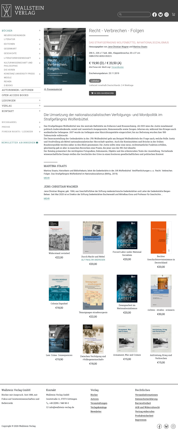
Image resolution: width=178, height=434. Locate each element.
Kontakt (8, 111)
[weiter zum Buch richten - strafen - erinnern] (161, 291)
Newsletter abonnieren (18, 142)
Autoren (95, 399)
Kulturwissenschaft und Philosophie (18, 64)
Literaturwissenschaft (17, 58)
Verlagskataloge (99, 407)
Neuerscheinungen (14, 35)
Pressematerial (54, 89)
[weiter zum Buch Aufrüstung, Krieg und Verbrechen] (161, 338)
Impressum (140, 419)
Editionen (9, 43)
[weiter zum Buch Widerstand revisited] (59, 236)
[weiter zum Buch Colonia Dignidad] (59, 288)
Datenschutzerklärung (146, 399)
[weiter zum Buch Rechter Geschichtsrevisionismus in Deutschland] (161, 237)
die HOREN (9, 69)
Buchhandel (9, 122)
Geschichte (10, 53)
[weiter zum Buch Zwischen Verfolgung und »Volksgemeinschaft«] (93, 339)
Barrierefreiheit (143, 403)
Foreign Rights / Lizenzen (17, 131)
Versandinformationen (146, 394)
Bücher (7, 30)
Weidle (8, 77)
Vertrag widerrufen (144, 411)
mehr (47, 177)
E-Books (8, 85)
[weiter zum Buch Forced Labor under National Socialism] (127, 235)
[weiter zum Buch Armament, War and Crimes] (127, 338)
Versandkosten (117, 67)
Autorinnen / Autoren (17, 90)
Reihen (7, 81)
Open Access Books (15, 95)
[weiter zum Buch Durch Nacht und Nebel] (93, 237)
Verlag (7, 105)
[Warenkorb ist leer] (173, 14)
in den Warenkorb (104, 93)
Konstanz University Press (19, 73)
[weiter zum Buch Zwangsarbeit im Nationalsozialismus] (127, 288)
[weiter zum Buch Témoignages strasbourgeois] (93, 292)
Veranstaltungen (99, 403)
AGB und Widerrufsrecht (147, 407)
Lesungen (9, 100)
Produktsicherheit (144, 415)
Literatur (9, 39)
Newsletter (96, 411)
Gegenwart (10, 48)
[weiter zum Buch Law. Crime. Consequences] (59, 338)
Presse (6, 127)
